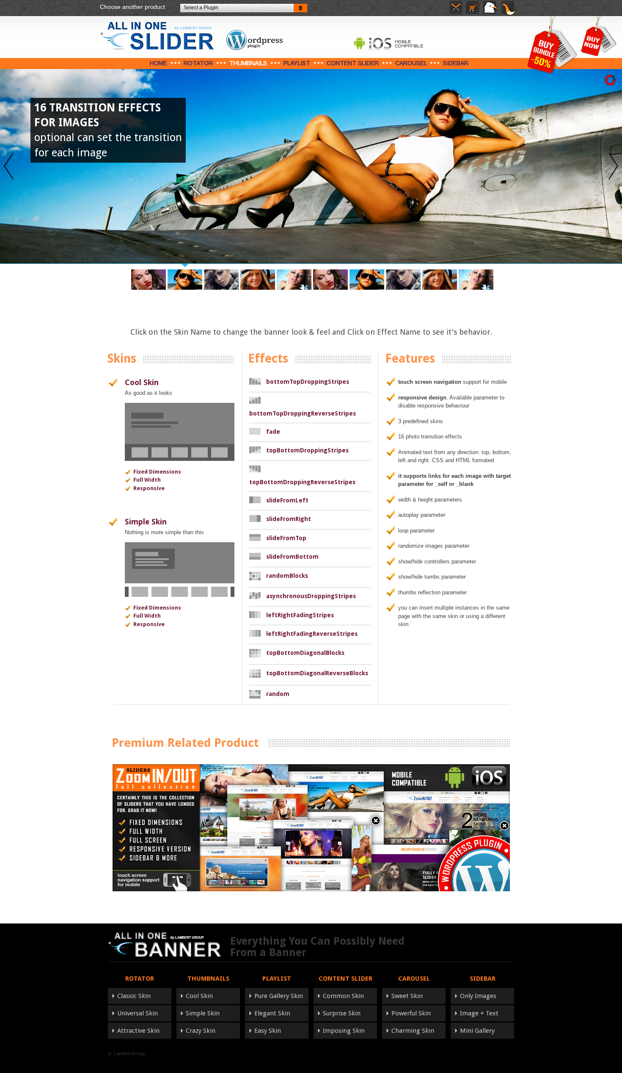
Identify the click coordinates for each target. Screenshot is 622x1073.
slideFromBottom (292, 556)
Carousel (411, 63)
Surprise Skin (342, 1013)
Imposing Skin (344, 1030)
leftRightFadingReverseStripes (312, 633)
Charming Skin (412, 1030)
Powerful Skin (411, 1013)
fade (273, 431)
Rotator (198, 63)
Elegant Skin (272, 1013)
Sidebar (455, 63)
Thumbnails (248, 63)
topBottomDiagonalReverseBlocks (317, 673)
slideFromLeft (287, 500)
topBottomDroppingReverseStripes (302, 482)
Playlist (296, 63)
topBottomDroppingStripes (307, 450)
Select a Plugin (201, 8)
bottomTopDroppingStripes (307, 381)
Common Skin (343, 996)
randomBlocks (287, 575)
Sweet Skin (407, 996)
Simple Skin (146, 521)
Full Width (147, 480)
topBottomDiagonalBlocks (305, 652)
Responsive (149, 488)
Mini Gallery (477, 1030)
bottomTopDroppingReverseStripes (302, 413)
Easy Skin (267, 1030)
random (277, 693)
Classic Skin (134, 996)
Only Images (478, 996)
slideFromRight (288, 519)
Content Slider (353, 63)
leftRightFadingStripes (300, 615)
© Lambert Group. (127, 1053)
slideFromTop (286, 538)
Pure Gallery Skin (278, 996)
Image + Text (479, 1013)
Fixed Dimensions (157, 472)
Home (158, 63)
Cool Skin (142, 382)
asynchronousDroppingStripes (311, 596)
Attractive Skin (138, 1030)
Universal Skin (137, 1013)
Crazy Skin (200, 1030)
